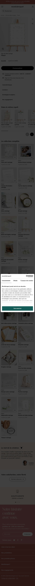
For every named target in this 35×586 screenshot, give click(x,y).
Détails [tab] (15, 280)
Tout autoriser (17, 308)
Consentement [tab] (6, 280)
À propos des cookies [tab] (27, 280)
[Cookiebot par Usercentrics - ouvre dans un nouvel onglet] (26, 276)
